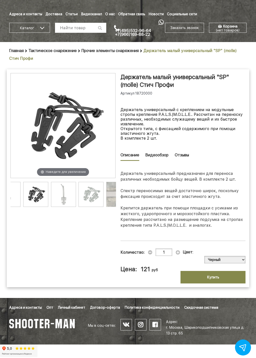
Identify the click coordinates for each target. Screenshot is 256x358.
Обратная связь (131, 14)
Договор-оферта (105, 307)
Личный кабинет (71, 307)
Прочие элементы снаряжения (110, 50)
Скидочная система (201, 307)
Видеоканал (91, 14)
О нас (110, 14)
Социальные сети (182, 14)
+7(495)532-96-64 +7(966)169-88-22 (133, 32)
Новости (156, 14)
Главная (16, 50)
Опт (49, 307)
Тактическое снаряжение (52, 50)
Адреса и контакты (25, 14)
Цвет (187, 252)
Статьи (72, 14)
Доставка (54, 14)
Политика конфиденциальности (152, 307)
